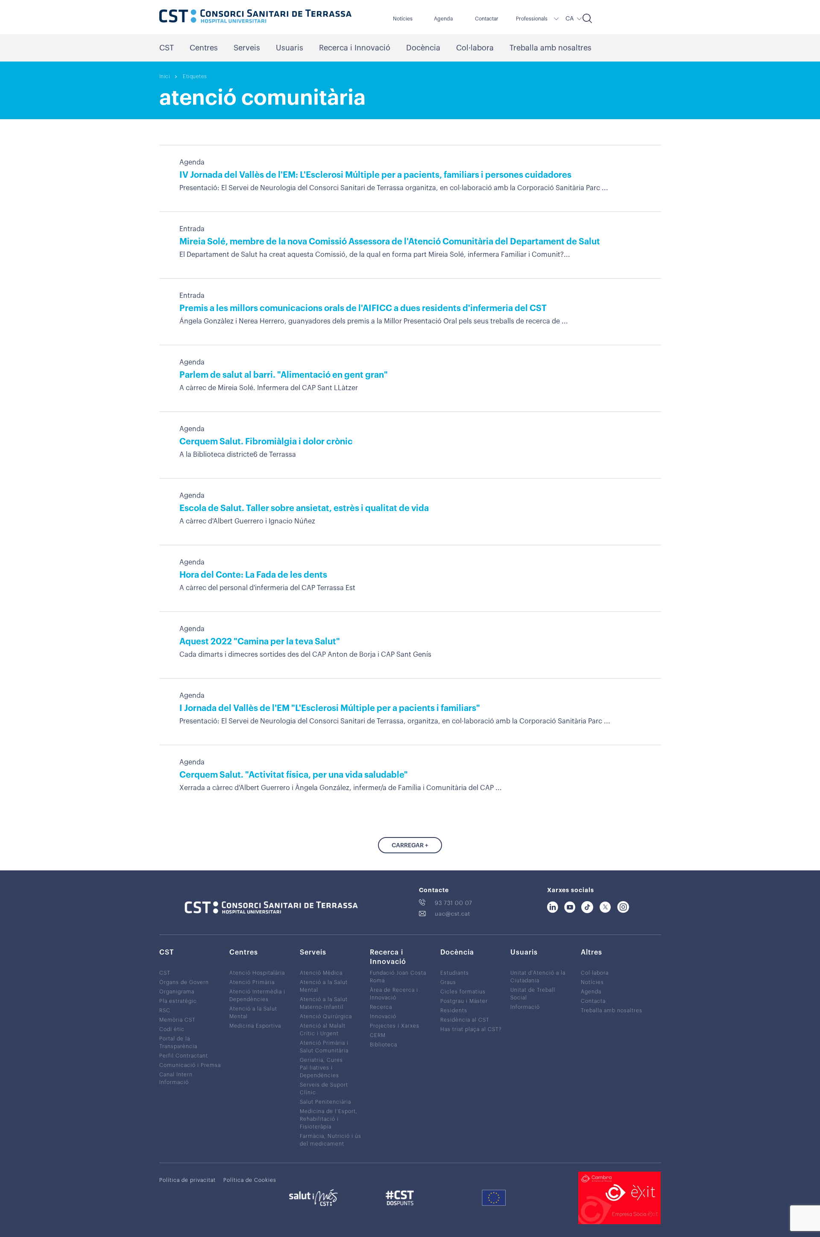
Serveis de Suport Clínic (324, 1088)
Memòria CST (177, 1020)
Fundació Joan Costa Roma (398, 976)
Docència (423, 48)
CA (569, 19)
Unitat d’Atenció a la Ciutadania (537, 976)
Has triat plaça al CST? (471, 1029)
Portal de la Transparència (178, 1042)
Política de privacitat (187, 1180)
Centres (204, 48)
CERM (378, 1035)
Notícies (403, 18)
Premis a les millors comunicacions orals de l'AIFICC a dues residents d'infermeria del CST (363, 308)
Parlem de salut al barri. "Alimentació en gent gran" (283, 375)
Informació (525, 1007)
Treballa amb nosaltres (551, 48)
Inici (164, 76)
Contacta (593, 1001)
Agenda (443, 18)
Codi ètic (171, 1029)
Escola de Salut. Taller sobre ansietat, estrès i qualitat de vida (304, 508)
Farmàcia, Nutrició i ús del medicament (330, 1140)
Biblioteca (383, 1044)
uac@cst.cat (452, 914)
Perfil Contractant (183, 1055)
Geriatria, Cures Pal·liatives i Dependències (321, 1068)
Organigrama (176, 991)
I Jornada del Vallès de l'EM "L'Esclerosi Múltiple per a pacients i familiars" (329, 708)
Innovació (383, 1016)
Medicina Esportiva (255, 1025)
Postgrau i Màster (464, 1001)
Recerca (381, 1007)
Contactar (486, 18)
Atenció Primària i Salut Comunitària (324, 1046)
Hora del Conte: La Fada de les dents (253, 575)
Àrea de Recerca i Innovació (394, 993)
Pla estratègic (178, 1001)
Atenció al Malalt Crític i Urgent (323, 1029)
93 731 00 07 (453, 903)
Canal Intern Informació (176, 1078)
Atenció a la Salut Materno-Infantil (324, 1003)
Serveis (247, 48)
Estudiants (454, 972)
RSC (164, 1010)
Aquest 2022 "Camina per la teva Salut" (259, 642)
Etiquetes (195, 76)
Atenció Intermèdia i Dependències (257, 995)
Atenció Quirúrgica (326, 1016)
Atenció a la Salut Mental (253, 1012)
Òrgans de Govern (184, 982)
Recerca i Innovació (354, 48)
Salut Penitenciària (325, 1102)
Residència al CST (464, 1020)
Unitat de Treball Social (532, 993)
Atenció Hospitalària (257, 972)
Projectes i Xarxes (394, 1025)
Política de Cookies (249, 1180)
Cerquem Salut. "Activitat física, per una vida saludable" (293, 775)
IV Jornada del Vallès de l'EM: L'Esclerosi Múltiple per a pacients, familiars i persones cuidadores (375, 175)
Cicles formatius (463, 991)
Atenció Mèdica (321, 972)
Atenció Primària (252, 982)
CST (166, 48)
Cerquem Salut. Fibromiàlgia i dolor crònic (266, 442)
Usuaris (289, 48)
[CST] (255, 17)
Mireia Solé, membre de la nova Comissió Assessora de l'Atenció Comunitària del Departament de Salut (389, 242)
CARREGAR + (410, 846)
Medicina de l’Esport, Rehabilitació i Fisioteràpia (328, 1119)
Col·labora (475, 48)
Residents (453, 1010)
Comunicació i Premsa (190, 1065)
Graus (448, 982)
